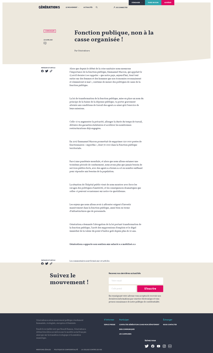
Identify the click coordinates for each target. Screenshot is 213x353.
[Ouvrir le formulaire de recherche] (97, 7)
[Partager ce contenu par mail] (51, 71)
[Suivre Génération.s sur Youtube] (158, 346)
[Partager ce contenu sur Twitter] (46, 71)
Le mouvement (71, 7)
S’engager (136, 2)
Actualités (87, 7)
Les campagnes (125, 334)
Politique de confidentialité (66, 350)
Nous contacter (170, 324)
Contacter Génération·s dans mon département (139, 324)
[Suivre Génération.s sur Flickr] (170, 347)
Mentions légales (43, 350)
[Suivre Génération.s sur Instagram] (164, 347)
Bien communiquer (127, 329)
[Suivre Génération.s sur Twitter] (147, 347)
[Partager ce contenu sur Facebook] (42, 71)
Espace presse (109, 324)
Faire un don (153, 2)
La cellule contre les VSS (91, 350)
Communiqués (50, 31)
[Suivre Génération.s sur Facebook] (152, 347)
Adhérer (167, 2)
